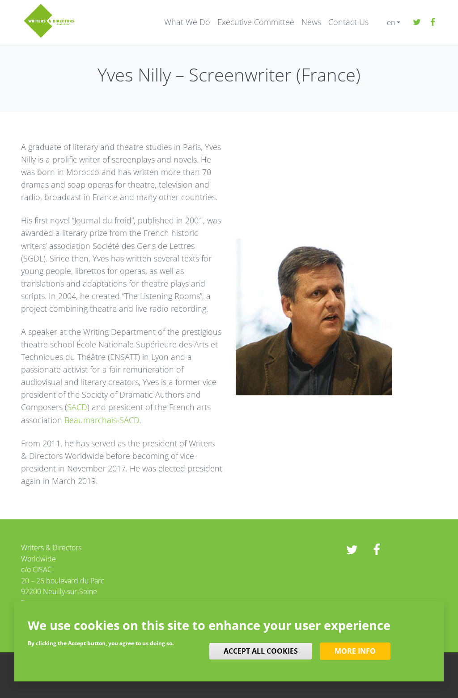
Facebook (432, 22)
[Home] (49, 20)
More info (355, 651)
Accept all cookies (261, 651)
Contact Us (348, 22)
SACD (77, 407)
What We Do (187, 22)
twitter (416, 22)
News (311, 22)
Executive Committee (255, 22)
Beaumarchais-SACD (102, 420)
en (391, 22)
